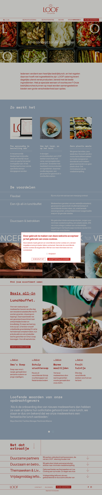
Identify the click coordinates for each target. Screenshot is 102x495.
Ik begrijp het (38, 259)
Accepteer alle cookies (59, 259)
